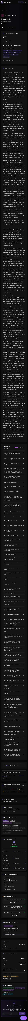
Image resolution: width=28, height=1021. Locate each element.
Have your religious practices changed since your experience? (12, 588)
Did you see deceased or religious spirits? (11, 615)
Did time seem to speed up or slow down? (12, 487)
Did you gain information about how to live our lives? (12, 664)
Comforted (6, 789)
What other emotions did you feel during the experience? (11, 545)
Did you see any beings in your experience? (11, 521)
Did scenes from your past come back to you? (12, 568)
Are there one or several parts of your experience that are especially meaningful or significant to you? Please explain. (13, 714)
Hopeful (5, 791)
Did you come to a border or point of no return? (12, 578)
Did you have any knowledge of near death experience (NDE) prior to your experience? (12, 726)
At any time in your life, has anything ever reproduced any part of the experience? (12, 744)
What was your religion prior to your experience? (12, 583)
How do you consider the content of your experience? (12, 459)
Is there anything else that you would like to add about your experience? (12, 750)
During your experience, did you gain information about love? (12, 676)
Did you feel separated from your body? (11, 464)
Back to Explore (7, 10)
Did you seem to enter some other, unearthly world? (12, 540)
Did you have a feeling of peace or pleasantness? (11, 550)
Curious (14, 789)
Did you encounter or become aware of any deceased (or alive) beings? (13, 526)
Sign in (7, 765)
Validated (13, 791)
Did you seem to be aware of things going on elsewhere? (12, 512)
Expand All (22, 447)
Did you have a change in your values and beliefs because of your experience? (12, 603)
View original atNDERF (5, 21)
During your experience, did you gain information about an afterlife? (12, 659)
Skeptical (21, 791)
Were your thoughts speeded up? (11, 482)
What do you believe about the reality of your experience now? (12, 738)
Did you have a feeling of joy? (10, 554)
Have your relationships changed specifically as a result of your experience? (11, 687)
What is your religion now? (10, 593)
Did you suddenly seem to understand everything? (12, 563)
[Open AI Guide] (23, 1018)
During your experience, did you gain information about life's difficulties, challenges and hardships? (12, 670)
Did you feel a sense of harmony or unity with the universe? (12, 558)
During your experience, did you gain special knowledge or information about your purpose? (13, 649)
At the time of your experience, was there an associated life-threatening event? (12, 453)
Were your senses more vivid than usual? (11, 492)
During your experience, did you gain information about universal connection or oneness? (13, 636)
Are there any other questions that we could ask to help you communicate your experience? (12, 756)
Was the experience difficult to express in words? (12, 692)
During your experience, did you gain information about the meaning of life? (12, 654)
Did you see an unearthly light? (11, 535)
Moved (21, 789)
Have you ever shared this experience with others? (12, 720)
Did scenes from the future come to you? (12, 573)
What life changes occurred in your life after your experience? (12, 681)
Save (14, 27)
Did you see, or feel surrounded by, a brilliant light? (12, 531)
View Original (5, 778)
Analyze (21, 2)
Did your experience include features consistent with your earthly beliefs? (12, 597)
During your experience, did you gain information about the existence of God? (12, 630)
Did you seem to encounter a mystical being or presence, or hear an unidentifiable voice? (12, 609)
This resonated (6, 27)
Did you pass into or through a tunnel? (12, 516)
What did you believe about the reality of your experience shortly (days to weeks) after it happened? (12, 733)
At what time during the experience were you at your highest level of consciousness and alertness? (12, 478)
